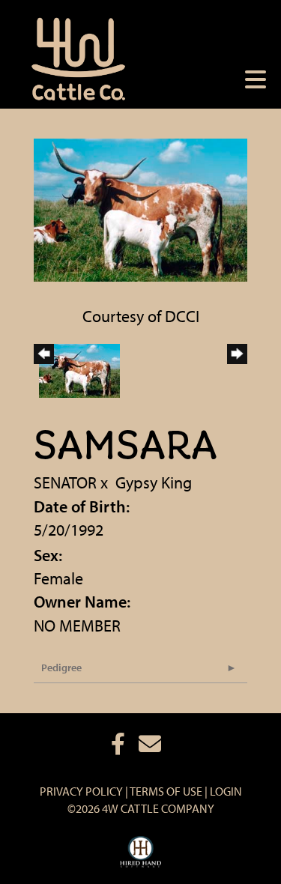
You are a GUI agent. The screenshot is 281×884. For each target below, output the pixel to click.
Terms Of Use (166, 791)
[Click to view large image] (140, 208)
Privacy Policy (81, 791)
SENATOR (65, 482)
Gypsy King (153, 482)
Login (226, 791)
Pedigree (61, 667)
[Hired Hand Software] (140, 852)
